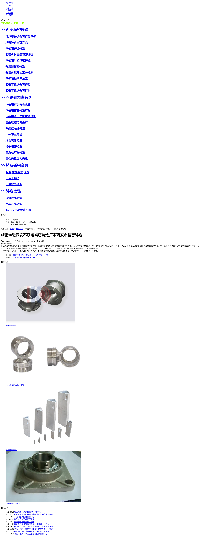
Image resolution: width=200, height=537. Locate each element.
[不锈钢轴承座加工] (43, 502)
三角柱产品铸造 (15, 152)
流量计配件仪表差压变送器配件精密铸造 (30, 534)
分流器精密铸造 (15, 66)
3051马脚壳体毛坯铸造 (15, 385)
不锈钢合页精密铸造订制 (21, 116)
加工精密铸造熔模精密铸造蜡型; (27, 512)
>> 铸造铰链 (11, 191)
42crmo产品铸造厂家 (18, 209)
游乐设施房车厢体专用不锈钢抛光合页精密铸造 (33, 529)
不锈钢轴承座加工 (17, 78)
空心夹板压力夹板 (17, 158)
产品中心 (9, 8)
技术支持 (9, 13)
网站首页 (9, 3)
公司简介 (9, 5)
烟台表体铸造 (14, 140)
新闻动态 (9, 10)
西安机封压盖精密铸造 (19, 54)
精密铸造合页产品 (17, 42)
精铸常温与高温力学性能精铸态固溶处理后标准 (33, 527)
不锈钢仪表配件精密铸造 (24, 517)
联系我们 (9, 15)
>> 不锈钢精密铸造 (16, 97)
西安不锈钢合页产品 (18, 84)
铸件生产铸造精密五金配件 (25, 519)
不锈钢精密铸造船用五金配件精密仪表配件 (31, 531)
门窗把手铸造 (14, 184)
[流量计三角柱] (52, 448)
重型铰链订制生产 (17, 122)
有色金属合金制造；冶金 (24, 522)
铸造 (12, 229)
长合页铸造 (12, 178)
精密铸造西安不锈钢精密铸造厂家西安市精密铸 (33, 514)
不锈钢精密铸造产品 (18, 110)
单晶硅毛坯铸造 (15, 128)
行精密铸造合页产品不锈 (21, 36)
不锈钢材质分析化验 (18, 104)
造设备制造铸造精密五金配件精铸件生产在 (31, 524)
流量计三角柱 (11, 450)
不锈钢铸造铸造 (15, 48)
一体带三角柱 (14, 134)
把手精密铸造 (14, 146)
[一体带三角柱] (40, 324)
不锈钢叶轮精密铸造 (18, 60)
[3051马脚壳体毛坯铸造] (45, 383)
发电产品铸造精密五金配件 (24, 258)
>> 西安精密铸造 (14, 29)
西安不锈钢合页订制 (18, 90)
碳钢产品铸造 (14, 197)
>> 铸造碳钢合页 (14, 165)
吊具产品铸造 (14, 203)
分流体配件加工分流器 (19, 72)
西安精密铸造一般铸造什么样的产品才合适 (30, 255)
